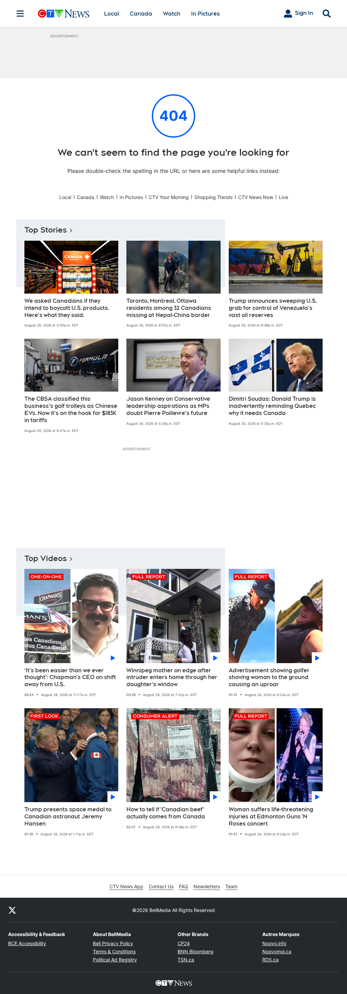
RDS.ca (270, 959)
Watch (171, 14)
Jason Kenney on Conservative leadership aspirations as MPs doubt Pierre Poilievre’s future (168, 406)
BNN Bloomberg (195, 951)
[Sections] (20, 13)
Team (231, 886)
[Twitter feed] (12, 910)
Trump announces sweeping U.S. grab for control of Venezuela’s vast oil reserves (273, 308)
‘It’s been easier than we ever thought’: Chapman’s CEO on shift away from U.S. (70, 677)
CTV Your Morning (169, 197)
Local (111, 14)
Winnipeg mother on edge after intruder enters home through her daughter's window (171, 677)
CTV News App (126, 886)
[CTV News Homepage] (63, 13)
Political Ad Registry (115, 959)
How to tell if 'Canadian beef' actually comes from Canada (165, 813)
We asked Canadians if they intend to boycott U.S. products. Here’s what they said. (66, 308)
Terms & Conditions (114, 951)
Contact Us (161, 886)
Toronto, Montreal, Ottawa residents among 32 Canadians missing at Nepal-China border (168, 308)
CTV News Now (255, 197)
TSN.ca (186, 959)
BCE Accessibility (27, 943)
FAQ (183, 886)
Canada (141, 14)
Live (283, 197)
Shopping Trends (213, 197)
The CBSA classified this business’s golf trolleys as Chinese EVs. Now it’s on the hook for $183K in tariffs (70, 409)
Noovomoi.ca (276, 951)
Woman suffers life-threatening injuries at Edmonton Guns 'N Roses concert (271, 816)
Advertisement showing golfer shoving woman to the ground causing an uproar (269, 677)
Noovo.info (274, 943)
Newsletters (206, 886)
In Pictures (205, 14)
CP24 (184, 943)
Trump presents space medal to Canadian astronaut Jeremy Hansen (67, 816)
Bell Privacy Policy (113, 943)
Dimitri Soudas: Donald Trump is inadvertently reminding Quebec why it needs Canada (272, 406)
